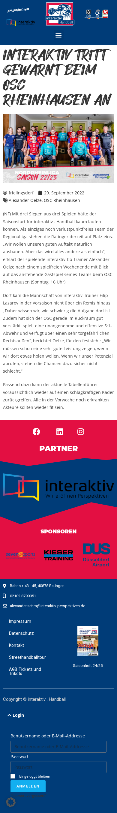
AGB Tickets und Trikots (25, 671)
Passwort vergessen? (28, 795)
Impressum (20, 621)
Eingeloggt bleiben (34, 776)
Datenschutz (21, 633)
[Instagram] (80, 431)
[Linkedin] (59, 431)
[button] (59, 35)
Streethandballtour (27, 657)
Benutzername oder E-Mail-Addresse (47, 736)
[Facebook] (36, 431)
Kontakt (16, 645)
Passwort (19, 756)
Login (18, 715)
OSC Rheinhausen (62, 200)
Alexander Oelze (25, 200)
